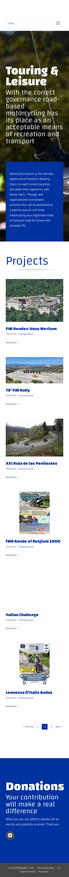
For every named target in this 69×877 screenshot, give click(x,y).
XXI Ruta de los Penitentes (31, 463)
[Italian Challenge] (34, 589)
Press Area (43, 871)
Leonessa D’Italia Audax (29, 692)
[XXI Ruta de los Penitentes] (34, 438)
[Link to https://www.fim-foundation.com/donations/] (10, 835)
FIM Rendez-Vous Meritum (31, 329)
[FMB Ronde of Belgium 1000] (34, 513)
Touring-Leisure (26, 334)
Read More (11, 342)
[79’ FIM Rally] (34, 370)
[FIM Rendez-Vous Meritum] (34, 300)
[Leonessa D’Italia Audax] (34, 664)
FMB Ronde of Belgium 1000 (33, 541)
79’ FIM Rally (18, 390)
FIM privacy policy (46, 868)
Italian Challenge (22, 615)
